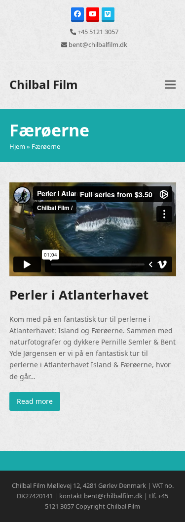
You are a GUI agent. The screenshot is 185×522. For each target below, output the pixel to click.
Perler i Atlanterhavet (78, 295)
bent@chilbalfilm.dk (98, 44)
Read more (35, 401)
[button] (170, 84)
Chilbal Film (43, 84)
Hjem (17, 146)
